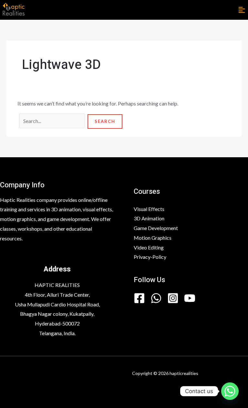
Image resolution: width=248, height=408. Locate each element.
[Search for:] (52, 121)
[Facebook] (139, 298)
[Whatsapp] (230, 391)
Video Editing (149, 247)
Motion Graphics (152, 238)
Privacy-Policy (150, 257)
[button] (241, 10)
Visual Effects (149, 209)
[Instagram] (173, 298)
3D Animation (149, 218)
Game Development (156, 228)
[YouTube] (189, 298)
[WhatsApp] (156, 298)
